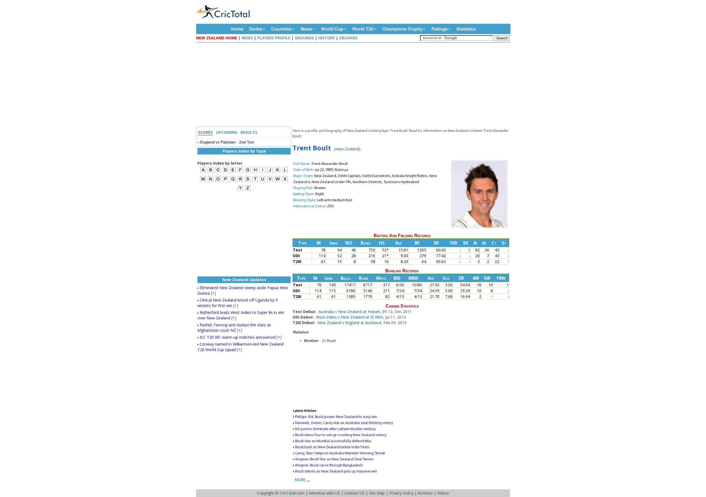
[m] (203, 181)
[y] (240, 190)
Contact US (354, 493)
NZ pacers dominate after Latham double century (335, 429)
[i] (262, 172)
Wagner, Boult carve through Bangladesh (329, 465)
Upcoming (226, 132)
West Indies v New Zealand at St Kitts (349, 317)
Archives (348, 37)
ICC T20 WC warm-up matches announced (238, 337)
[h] (255, 172)
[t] (255, 181)
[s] (248, 181)
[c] (218, 172)
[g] (248, 172)
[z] (248, 190)
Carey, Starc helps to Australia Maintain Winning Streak (340, 453)
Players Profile (273, 37)
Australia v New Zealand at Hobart (349, 311)
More (300, 479)
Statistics (466, 29)
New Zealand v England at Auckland (349, 322)
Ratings (439, 29)
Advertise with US (324, 493)
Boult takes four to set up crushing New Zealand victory (340, 435)
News (306, 29)
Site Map (377, 493)
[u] (262, 181)
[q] (233, 181)
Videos (443, 493)
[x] (285, 181)
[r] (240, 181)
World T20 (362, 29)
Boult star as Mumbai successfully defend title (333, 441)
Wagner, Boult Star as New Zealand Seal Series (334, 459)
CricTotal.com (292, 493)
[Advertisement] (354, 85)
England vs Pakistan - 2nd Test (227, 142)
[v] (270, 181)
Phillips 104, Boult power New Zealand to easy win (336, 416)
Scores (205, 132)
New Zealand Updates (244, 279)
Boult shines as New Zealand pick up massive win (336, 471)
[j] (270, 172)
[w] (277, 181)
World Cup (332, 29)
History (326, 37)
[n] (210, 181)
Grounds (304, 37)
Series (255, 29)
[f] (240, 172)
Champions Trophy (402, 29)
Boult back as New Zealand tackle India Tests (332, 447)
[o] (218, 181)
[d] (225, 172)
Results (248, 132)
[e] (233, 172)
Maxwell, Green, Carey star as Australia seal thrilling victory (344, 422)
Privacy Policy (401, 493)
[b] (210, 172)
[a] (203, 172)
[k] (277, 172)
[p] (225, 181)
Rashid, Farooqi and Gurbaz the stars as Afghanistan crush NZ (234, 327)
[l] (285, 172)
